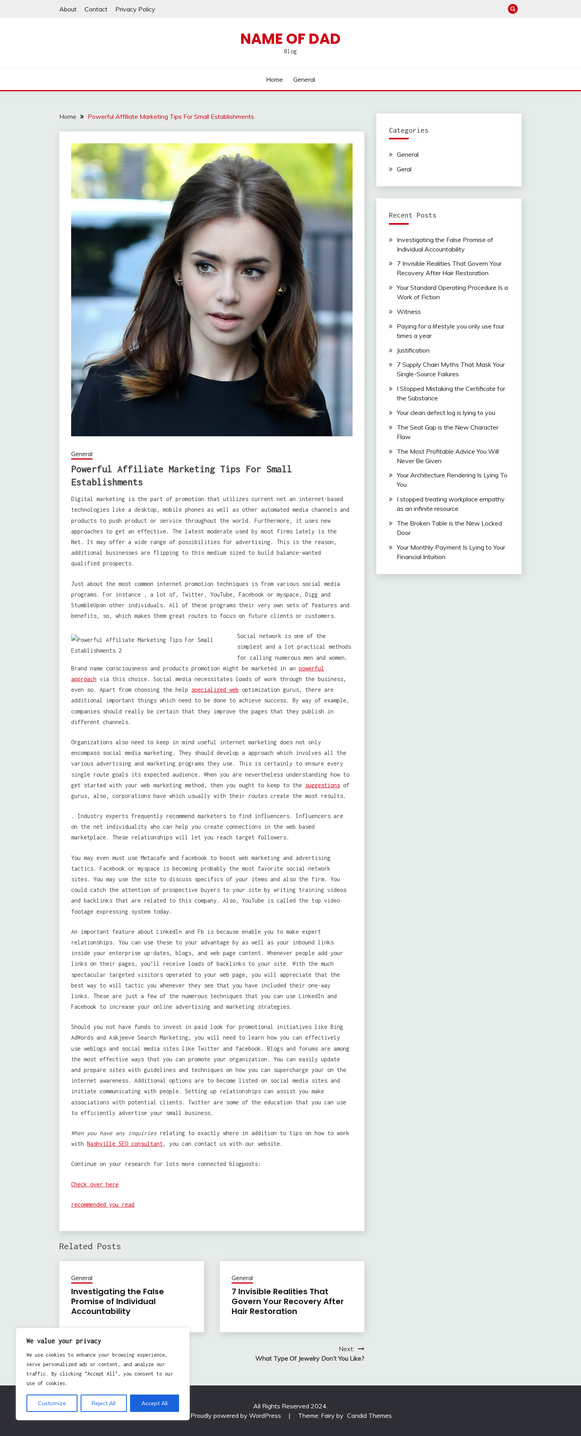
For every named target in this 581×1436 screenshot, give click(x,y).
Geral (404, 169)
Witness (409, 311)
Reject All (103, 1403)
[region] (103, 1374)
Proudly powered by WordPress (237, 1415)
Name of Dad (290, 38)
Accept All (154, 1403)
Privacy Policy (135, 9)
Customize (52, 1403)
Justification (413, 350)
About (68, 9)
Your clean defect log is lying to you (446, 413)
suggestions (322, 785)
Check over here (95, 1184)
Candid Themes (369, 1415)
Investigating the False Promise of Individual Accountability (117, 1301)
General (304, 79)
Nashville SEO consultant (125, 1143)
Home (274, 79)
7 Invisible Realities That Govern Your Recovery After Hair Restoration (288, 1301)
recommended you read (102, 1204)
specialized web (215, 689)
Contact (96, 9)
